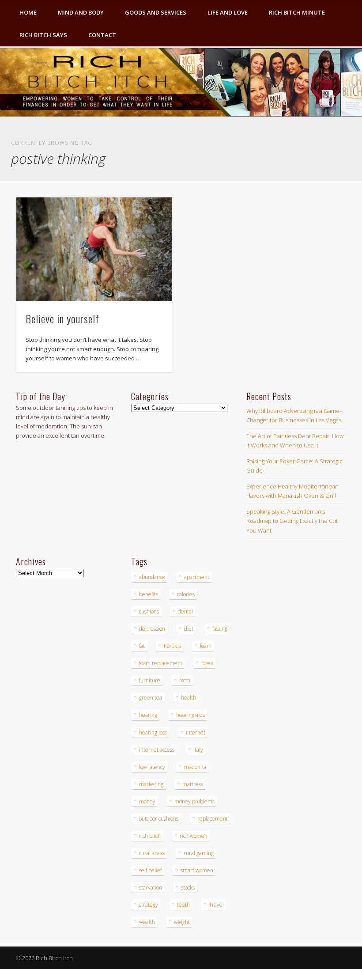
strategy (148, 904)
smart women (197, 870)
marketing (151, 784)
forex (207, 663)
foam (205, 646)
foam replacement (160, 663)
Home (28, 12)
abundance (152, 577)
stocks (188, 887)
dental (185, 611)
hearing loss (153, 732)
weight (182, 922)
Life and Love (227, 12)
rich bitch (150, 836)
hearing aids (190, 715)
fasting (219, 628)
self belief (150, 870)
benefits (148, 594)
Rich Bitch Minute (297, 12)
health (188, 697)
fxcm (184, 680)
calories (186, 594)
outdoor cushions (158, 818)
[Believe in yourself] (94, 249)
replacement (212, 818)
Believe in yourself (62, 318)
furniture (149, 680)
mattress (192, 784)
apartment (196, 577)
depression (152, 628)
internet (195, 732)
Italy (198, 749)
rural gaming (199, 853)
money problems (194, 801)
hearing (148, 715)
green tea (150, 697)
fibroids (172, 646)
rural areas (152, 853)
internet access (156, 749)
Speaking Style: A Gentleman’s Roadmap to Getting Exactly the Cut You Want (292, 520)
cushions (149, 611)
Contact (102, 35)
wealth (147, 922)
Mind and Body (81, 12)
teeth (183, 904)
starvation (150, 887)
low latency (152, 767)
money (147, 801)
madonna (195, 767)
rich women (193, 836)
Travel (216, 904)
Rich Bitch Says (43, 35)
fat (142, 646)
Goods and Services (155, 12)
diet (188, 628)
